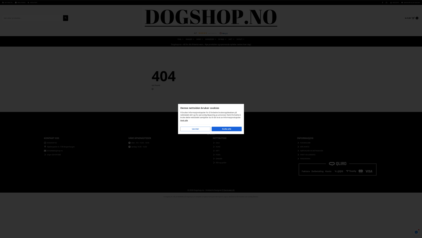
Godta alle (226, 129)
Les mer (195, 129)
